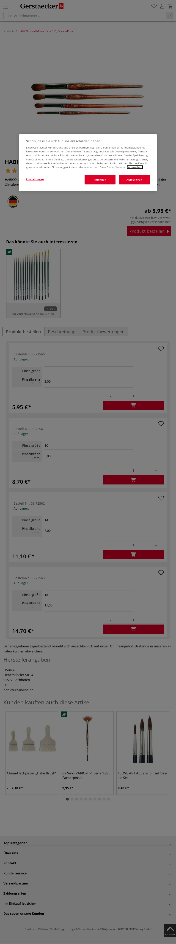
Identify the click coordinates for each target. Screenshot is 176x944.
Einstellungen (35, 179)
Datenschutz (135, 167)
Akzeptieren (134, 179)
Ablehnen (100, 179)
